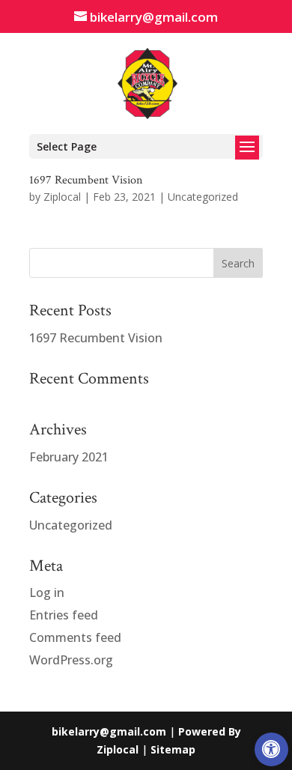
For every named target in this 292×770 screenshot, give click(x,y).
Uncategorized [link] (203, 197)
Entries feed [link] (63, 615)
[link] (271, 749)
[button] (146, 146)
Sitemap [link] (172, 749)
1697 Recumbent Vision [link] (85, 180)
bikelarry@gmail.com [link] (109, 731)
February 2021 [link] (69, 457)
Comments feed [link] (75, 637)
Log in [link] (46, 592)
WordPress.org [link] (71, 660)
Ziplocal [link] (62, 197)
